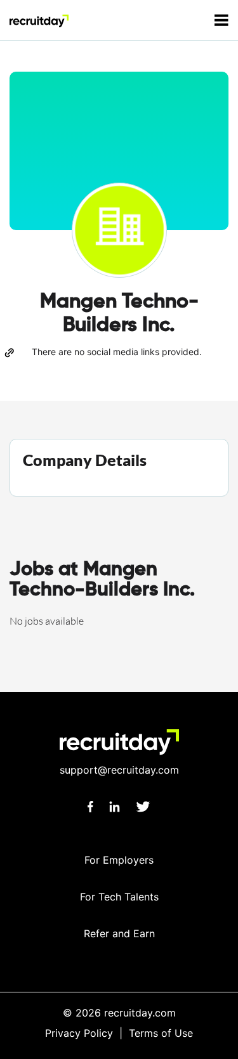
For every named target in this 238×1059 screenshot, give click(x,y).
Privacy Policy (79, 1033)
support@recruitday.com (119, 769)
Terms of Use (161, 1033)
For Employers (119, 860)
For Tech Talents (119, 896)
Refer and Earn (119, 933)
